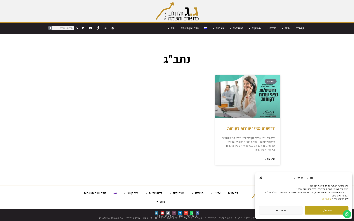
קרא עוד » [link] (270, 159)
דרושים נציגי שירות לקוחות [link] (251, 128)
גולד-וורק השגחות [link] (190, 28)
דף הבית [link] (300, 28)
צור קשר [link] (220, 28)
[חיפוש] (50, 28)
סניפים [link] (273, 28)
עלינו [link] (287, 28)
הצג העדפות (280, 210)
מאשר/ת (327, 210)
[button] (261, 178)
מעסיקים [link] (256, 28)
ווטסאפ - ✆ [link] (327, 199)
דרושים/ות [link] (238, 28)
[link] (177, 11)
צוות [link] (173, 28)
